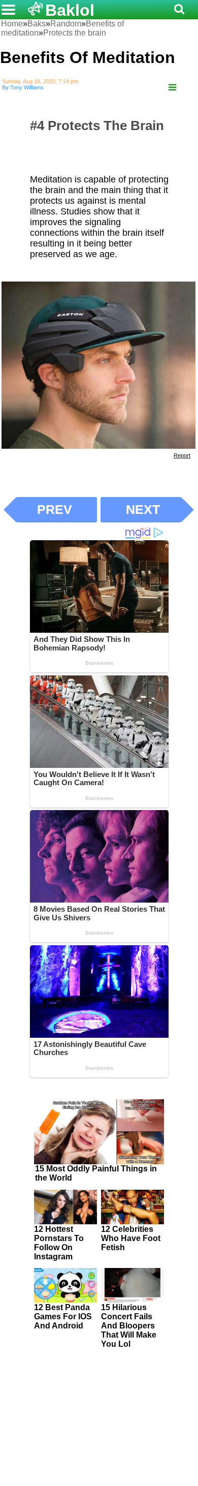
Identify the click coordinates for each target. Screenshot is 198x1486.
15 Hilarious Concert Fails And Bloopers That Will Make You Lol (128, 1325)
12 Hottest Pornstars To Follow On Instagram (59, 1243)
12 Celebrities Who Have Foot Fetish (130, 1238)
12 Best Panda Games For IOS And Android (63, 1316)
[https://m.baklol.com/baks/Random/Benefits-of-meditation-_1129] (172, 87)
